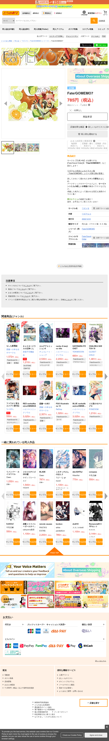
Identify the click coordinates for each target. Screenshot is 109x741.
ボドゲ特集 (73, 29)
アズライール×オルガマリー (79, 362)
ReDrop (59, 409)
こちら (27, 285)
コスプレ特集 (87, 29)
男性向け (48, 13)
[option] (33, 103)
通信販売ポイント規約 (43, 707)
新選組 (16, 363)
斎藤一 (9, 363)
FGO (104, 36)
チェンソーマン (72, 36)
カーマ (59, 419)
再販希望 (87, 116)
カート (17, 374)
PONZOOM (93, 409)
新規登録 (91, 13)
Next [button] (61, 103)
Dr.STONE (27, 365)
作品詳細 (16, 494)
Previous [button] (5, 103)
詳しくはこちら (100, 661)
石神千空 (27, 368)
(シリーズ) (39, 41)
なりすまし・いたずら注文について (48, 716)
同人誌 (16, 41)
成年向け (36, 13)
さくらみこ (95, 36)
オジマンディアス (13, 422)
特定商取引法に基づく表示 (44, 714)
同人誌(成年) (24, 29)
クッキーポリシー (61, 712)
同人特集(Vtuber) (41, 29)
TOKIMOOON (78, 351)
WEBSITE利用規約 (41, 702)
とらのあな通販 (6, 41)
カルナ (26, 423)
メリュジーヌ (44, 365)
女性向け (59, 13)
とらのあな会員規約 (42, 704)
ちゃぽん (10, 409)
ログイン (98, 13)
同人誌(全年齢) (8, 29)
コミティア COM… (56, 36)
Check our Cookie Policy (72, 735)
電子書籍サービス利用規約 (44, 709)
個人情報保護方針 (41, 712)
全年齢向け (26, 13)
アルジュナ (77, 423)
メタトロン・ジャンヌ (96, 365)
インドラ (60, 365)
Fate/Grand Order (13, 360)
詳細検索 (102, 20)
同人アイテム (58, 29)
